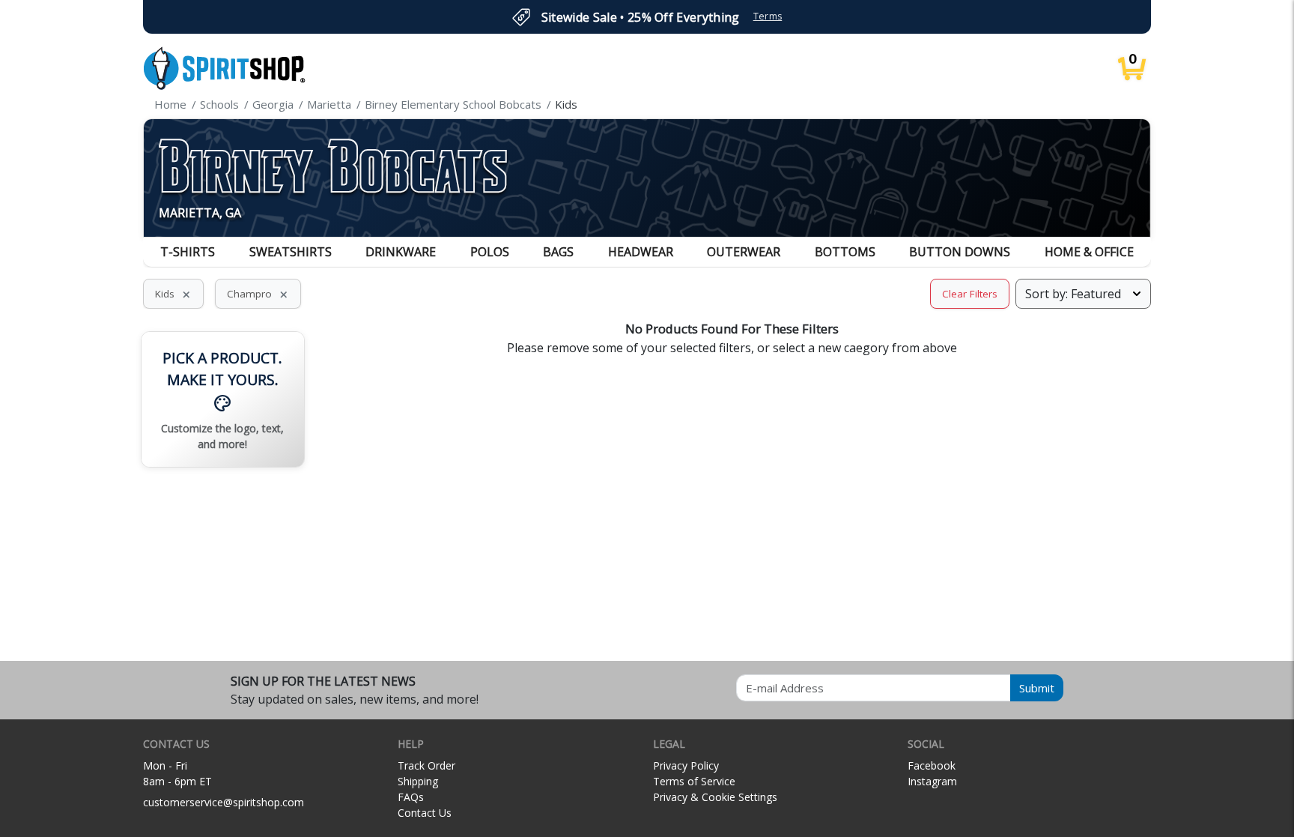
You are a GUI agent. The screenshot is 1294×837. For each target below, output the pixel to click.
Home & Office (1089, 252)
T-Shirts (187, 252)
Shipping (418, 781)
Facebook (932, 765)
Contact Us (425, 813)
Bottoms (845, 252)
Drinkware (400, 252)
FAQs (411, 797)
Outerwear (743, 252)
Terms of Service (694, 781)
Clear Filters (969, 293)
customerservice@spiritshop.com (223, 802)
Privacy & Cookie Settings (715, 797)
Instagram (932, 781)
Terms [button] (768, 16)
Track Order (426, 765)
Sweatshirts (290, 252)
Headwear (640, 252)
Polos (489, 252)
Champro (258, 293)
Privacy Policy (686, 765)
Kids (173, 293)
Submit (1036, 687)
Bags (558, 252)
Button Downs (959, 252)
